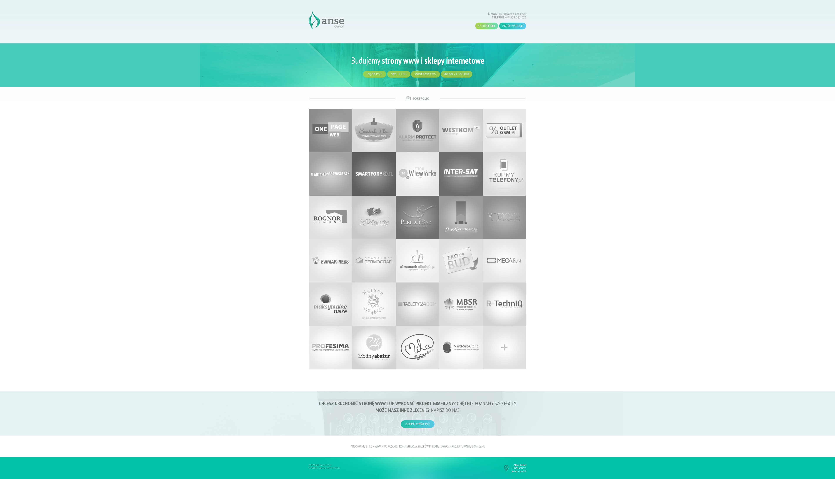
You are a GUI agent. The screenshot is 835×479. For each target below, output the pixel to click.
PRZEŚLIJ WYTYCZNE (512, 26)
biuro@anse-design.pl (512, 14)
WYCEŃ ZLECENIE (487, 26)
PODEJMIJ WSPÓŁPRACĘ (417, 424)
